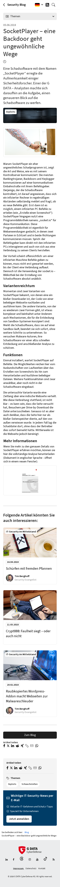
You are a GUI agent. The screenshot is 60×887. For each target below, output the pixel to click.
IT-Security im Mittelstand (21, 531)
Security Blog (16, 5)
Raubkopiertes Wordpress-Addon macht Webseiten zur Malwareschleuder (27, 696)
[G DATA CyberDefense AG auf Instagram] (30, 860)
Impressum (18, 868)
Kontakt (41, 868)
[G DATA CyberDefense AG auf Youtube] (37, 860)
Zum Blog (30, 735)
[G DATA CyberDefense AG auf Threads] (22, 860)
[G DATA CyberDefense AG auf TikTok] (45, 860)
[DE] (38, 5)
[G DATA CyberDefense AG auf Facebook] (13, 860)
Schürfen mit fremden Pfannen (29, 568)
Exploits (10, 112)
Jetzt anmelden (19, 819)
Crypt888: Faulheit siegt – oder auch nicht (28, 634)
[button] (4, 746)
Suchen (54, 5)
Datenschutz (31, 868)
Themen (15, 16)
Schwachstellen (30, 784)
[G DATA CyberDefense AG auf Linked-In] (6, 860)
